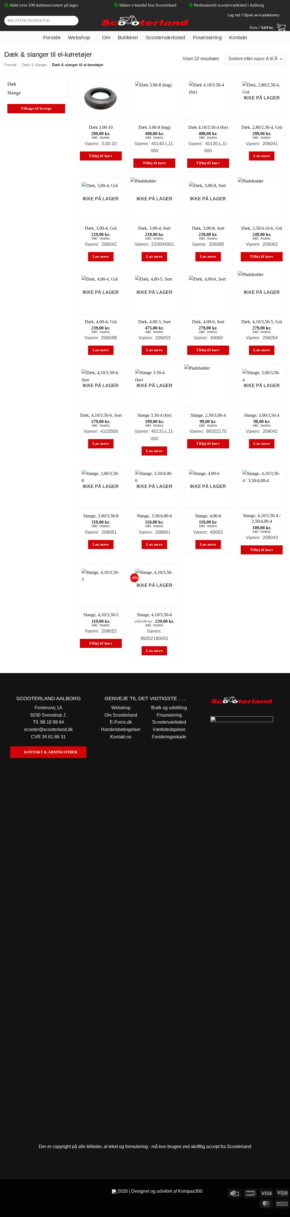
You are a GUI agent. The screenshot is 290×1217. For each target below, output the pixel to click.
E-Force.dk (121, 722)
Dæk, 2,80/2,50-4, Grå (261, 127)
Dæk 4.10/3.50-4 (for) (208, 127)
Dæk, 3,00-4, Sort (154, 228)
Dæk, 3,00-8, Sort (208, 228)
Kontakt (238, 37)
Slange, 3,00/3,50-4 (261, 415)
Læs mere (261, 156)
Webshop (79, 37)
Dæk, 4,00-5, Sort (154, 321)
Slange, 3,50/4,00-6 (154, 515)
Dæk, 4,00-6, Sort (208, 321)
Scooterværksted (165, 37)
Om (106, 37)
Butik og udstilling (169, 707)
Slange (14, 93)
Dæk (11, 84)
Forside (52, 37)
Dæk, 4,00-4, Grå (101, 321)
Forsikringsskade (169, 736)
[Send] (73, 20)
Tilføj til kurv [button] (100, 156)
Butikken (128, 37)
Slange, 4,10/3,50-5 (100, 614)
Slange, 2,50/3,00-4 (208, 415)
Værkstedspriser (169, 729)
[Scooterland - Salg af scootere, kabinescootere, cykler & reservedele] (145, 20)
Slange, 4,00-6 (208, 515)
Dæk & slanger (34, 65)
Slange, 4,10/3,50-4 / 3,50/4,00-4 (261, 518)
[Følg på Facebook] (5, 1192)
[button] (268, 27)
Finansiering (207, 37)
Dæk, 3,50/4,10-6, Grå (261, 228)
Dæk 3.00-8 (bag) (154, 127)
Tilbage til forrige (36, 108)
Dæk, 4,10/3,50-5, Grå (261, 321)
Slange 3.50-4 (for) (154, 415)
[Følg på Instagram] (15, 1192)
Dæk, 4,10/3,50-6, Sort (100, 415)
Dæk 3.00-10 (101, 127)
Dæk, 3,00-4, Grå (101, 228)
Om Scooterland (121, 715)
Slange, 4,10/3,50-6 (154, 614)
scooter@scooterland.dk (48, 729)
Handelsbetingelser (120, 729)
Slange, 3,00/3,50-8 (100, 515)
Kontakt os (120, 736)
